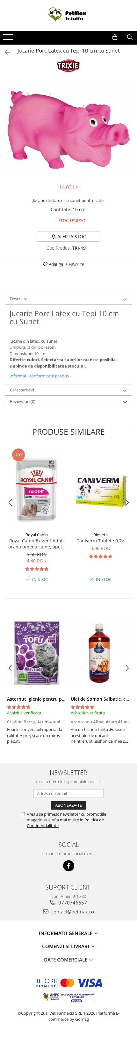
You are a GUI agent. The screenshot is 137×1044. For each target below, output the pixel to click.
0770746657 (72, 902)
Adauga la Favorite (65, 264)
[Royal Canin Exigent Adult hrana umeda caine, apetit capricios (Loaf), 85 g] (36, 488)
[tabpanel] (68, 129)
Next (127, 136)
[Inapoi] (5, 52)
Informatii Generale (66, 933)
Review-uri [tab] (22, 401)
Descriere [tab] (18, 299)
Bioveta (100, 535)
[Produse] (8, 39)
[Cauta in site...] (130, 37)
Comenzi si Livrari (66, 946)
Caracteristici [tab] (22, 390)
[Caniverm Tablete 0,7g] (100, 488)
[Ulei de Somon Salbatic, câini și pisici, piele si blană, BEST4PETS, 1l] (100, 653)
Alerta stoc (71, 236)
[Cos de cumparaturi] (115, 37)
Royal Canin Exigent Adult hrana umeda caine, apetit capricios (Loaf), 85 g (36, 544)
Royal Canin (36, 535)
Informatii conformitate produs (39, 376)
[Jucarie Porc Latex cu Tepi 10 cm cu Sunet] (68, 129)
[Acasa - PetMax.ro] (68, 15)
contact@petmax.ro (72, 911)
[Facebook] (68, 865)
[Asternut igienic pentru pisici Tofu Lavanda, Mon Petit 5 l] (36, 653)
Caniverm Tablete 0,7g (100, 541)
